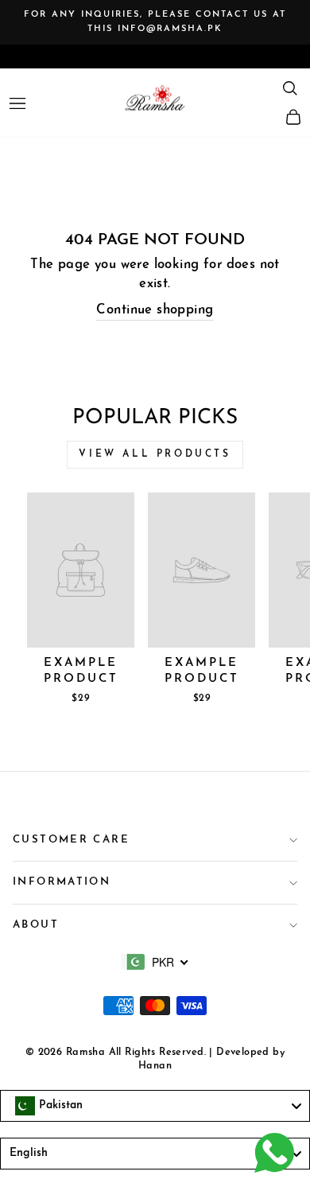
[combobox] (155, 962)
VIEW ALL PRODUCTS (155, 454)
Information (61, 882)
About (36, 925)
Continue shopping (154, 310)
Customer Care (71, 840)
